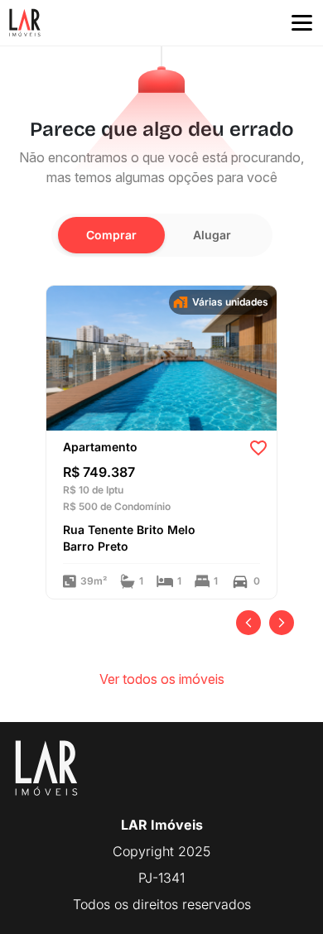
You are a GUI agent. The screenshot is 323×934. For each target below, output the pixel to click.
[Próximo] (281, 623)
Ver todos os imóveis (161, 679)
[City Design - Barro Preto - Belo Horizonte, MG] (161, 357)
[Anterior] (248, 623)
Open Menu (302, 23)
